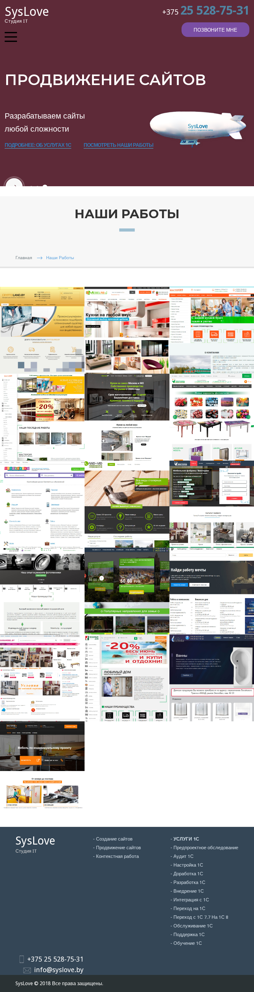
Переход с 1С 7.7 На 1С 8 (200, 917)
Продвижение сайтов (118, 847)
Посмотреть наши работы (118, 145)
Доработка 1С (188, 874)
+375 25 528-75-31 (55, 959)
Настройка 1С (188, 865)
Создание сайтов (114, 839)
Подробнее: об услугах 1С (38, 145)
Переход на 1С (189, 908)
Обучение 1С (187, 943)
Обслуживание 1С (193, 926)
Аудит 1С (183, 856)
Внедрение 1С (188, 891)
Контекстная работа (117, 856)
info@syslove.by (59, 970)
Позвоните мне (215, 30)
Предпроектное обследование (205, 847)
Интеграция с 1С (191, 900)
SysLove (27, 11)
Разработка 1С (189, 882)
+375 (205, 12)
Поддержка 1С (189, 934)
